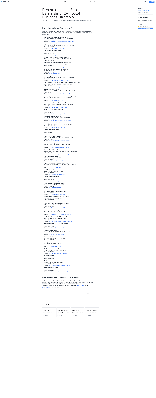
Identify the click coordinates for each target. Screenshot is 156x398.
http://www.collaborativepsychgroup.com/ (58, 140)
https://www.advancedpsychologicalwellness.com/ (60, 67)
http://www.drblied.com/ (54, 73)
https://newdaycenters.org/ (55, 246)
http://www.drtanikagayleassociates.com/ (58, 154)
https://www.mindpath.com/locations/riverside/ (60, 221)
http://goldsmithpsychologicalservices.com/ (59, 114)
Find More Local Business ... (144, 12)
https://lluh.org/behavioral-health (56, 207)
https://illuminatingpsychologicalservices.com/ (59, 120)
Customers (80, 1)
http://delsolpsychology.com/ (55, 160)
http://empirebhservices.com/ (55, 228)
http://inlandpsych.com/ (54, 187)
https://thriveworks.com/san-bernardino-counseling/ (61, 41)
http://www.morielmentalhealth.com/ (57, 107)
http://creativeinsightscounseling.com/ (57, 80)
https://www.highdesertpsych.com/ (57, 48)
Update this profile (89, 293)
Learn (73, 1)
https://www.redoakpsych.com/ (56, 234)
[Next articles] (101, 313)
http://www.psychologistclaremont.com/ (58, 253)
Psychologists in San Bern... (144, 10)
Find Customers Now (145, 28)
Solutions (66, 1)
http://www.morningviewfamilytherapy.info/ (59, 93)
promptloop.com (46, 287)
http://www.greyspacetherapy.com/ (57, 194)
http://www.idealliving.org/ (55, 181)
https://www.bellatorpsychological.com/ (58, 87)
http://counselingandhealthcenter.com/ (58, 272)
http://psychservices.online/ (55, 167)
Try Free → (151, 1)
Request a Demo (80, 285)
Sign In (145, 1)
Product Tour (93, 1)
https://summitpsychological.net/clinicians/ (58, 265)
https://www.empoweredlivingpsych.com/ (58, 147)
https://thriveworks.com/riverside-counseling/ (59, 214)
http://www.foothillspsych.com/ (56, 134)
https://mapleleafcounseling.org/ (56, 174)
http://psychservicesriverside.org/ (56, 127)
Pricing (86, 1)
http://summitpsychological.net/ (56, 100)
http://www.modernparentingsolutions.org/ (59, 201)
